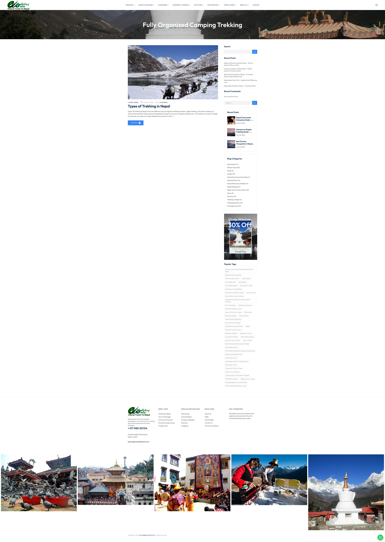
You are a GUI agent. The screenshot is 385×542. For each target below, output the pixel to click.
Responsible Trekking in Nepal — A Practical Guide (239, 86)
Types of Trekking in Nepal (149, 106)
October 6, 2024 (148, 102)
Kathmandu (248, 312)
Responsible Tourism (231, 347)
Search (227, 46)
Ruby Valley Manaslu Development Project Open (240, 351)
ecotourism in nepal (246, 285)
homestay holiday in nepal (233, 309)
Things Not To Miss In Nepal (233, 368)
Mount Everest (243, 316)
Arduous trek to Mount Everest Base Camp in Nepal (239, 270)
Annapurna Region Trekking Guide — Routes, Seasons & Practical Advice (244, 130)
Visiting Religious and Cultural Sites (236, 382)
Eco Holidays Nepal (231, 285)
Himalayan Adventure (245, 305)
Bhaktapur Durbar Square (233, 275)
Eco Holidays (242, 282)
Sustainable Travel (231, 365)
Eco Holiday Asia (230, 282)
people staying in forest (232, 340)
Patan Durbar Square (247, 337)
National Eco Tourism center (234, 326)
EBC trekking (246, 278)
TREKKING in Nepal (231, 379)
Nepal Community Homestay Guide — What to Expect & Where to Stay (244, 118)
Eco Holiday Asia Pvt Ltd (147, 535)
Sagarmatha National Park (233, 354)
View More (134, 123)
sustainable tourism (231, 358)
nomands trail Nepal (231, 337)
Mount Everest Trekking (232, 323)
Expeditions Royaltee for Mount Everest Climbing (237, 301)
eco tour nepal (251, 293)
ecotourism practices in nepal (234, 293)
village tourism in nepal (248, 379)
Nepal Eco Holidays (231, 333)
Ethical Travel (133, 102)
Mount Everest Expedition (233, 319)
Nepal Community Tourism (233, 330)
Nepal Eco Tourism (246, 333)
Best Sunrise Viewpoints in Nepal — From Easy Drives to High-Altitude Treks (245, 142)
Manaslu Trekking (230, 316)
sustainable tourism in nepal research (236, 361)
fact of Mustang (230, 305)
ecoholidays (164, 102)
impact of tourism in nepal (233, 312)
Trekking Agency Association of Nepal (237, 375)
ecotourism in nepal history (233, 289)
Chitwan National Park (232, 278)
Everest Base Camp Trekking (234, 296)
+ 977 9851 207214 (137, 428)
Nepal (248, 326)
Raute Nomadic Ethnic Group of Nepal (237, 344)
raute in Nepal (247, 340)
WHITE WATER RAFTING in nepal (235, 386)
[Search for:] (240, 103)
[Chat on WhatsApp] (380, 537)
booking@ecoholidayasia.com (138, 442)
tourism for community (232, 372)
